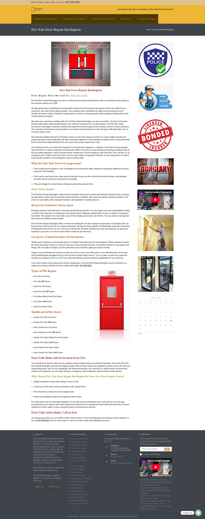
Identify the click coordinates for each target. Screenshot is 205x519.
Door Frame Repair (77, 491)
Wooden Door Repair (78, 475)
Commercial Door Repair (79, 439)
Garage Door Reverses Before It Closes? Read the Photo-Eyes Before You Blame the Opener (155, 482)
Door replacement (77, 488)
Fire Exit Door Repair (78, 485)
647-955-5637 (79, 95)
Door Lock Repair (77, 497)
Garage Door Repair (78, 458)
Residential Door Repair (79, 442)
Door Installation (76, 472)
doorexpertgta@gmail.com (122, 463)
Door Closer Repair (77, 466)
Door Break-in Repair (78, 461)
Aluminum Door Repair (78, 451)
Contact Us (54, 487)
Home (148, 30)
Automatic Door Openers (79, 494)
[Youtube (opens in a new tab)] (172, 2)
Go (167, 449)
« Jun (139, 333)
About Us (39, 487)
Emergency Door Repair (79, 445)
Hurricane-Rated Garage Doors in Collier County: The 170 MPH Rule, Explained (155, 490)
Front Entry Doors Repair (79, 500)
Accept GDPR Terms (151, 454)
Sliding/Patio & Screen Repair (81, 478)
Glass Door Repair (77, 454)
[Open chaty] (198, 513)
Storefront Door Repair (78, 448)
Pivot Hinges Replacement (80, 482)
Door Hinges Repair (77, 469)
